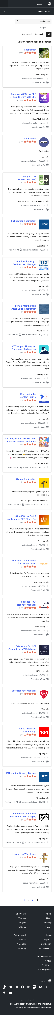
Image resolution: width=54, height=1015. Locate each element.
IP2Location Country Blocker (21, 773)
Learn (48, 935)
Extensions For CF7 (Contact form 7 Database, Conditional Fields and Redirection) (22, 648)
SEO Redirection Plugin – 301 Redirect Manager (23, 263)
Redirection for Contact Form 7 (28, 395)
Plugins (22, 922)
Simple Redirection (26, 479)
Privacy (48, 927)
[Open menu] (4, 3)
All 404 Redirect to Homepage (27, 730)
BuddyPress (44, 969)
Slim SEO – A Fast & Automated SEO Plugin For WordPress (22, 518)
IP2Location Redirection (23, 221)
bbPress (46, 965)
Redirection (30, 49)
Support (47, 939)
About (48, 914)
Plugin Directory (44, 11)
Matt (47, 961)
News (48, 918)
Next (18, 899)
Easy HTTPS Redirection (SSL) (27, 178)
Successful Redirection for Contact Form (24, 562)
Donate (21, 944)
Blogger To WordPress (24, 854)
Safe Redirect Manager (24, 690)
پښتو (43, 981)
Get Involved (20, 935)
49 (23, 900)
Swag (22, 948)
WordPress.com (42, 956)
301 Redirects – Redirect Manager (26, 603)
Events (22, 939)
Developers (46, 944)
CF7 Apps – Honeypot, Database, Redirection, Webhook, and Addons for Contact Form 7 (22, 348)
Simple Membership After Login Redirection (23, 307)
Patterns (22, 927)
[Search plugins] (17, 21)
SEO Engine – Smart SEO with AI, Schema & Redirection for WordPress (20, 440)
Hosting (47, 922)
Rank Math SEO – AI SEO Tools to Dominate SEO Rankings (23, 96)
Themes (22, 918)
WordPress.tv (44, 948)
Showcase (21, 914)
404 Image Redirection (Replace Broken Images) (22, 815)
